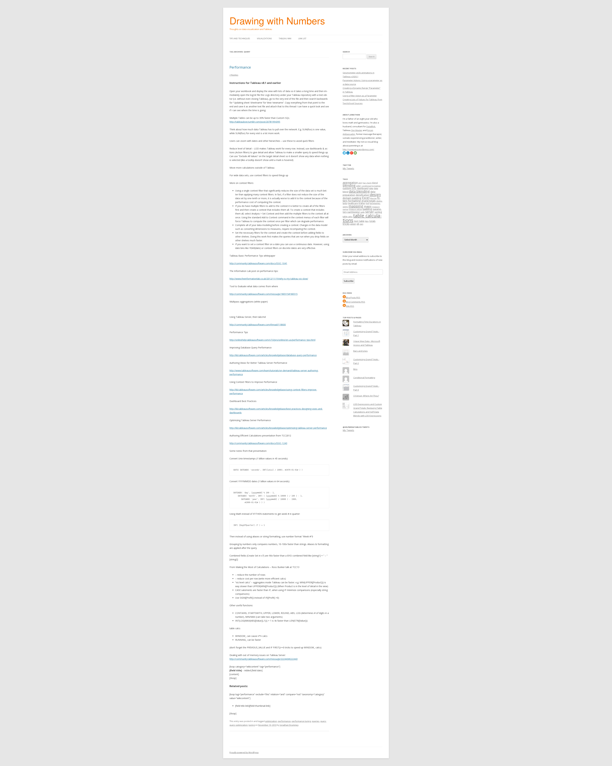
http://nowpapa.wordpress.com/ (358, 149)
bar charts (367, 183)
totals (372, 221)
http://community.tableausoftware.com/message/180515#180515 (263, 293)
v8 (358, 223)
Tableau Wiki (285, 38)
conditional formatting (370, 186)
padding (367, 209)
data (371, 188)
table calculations (362, 217)
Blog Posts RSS (353, 297)
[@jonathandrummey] (344, 153)
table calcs (348, 216)
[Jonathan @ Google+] (351, 153)
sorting (378, 212)
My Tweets (348, 168)
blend (375, 182)
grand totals (368, 201)
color (358, 185)
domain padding (352, 198)
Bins (355, 369)
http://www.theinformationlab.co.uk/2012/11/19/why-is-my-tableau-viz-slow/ (268, 278)
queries (315, 721)
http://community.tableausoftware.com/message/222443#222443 (263, 658)
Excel (365, 198)
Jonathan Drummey (289, 725)
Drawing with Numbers (277, 20)
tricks (346, 224)
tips (367, 221)
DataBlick (370, 126)
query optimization (238, 725)
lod (367, 203)
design (375, 194)
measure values (355, 209)
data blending (359, 191)
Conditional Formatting (364, 377)
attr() (360, 183)
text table (359, 221)
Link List (302, 38)
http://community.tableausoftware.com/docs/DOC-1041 (258, 263)
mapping (356, 206)
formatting (354, 201)
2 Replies (233, 75)
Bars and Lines (360, 351)
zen (361, 224)
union (353, 223)
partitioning (353, 212)
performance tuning (301, 721)
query (323, 721)
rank (362, 212)
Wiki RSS (350, 306)
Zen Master (356, 130)
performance (284, 721)
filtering (373, 198)
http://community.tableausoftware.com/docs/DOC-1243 (258, 443)
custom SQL (349, 188)
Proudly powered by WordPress (244, 752)
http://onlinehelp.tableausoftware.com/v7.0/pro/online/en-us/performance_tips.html (272, 339)
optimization (271, 721)
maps (368, 206)
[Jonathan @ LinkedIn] (348, 153)
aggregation (350, 182)
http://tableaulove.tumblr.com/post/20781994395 (254, 121)
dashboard (362, 188)
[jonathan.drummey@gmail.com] (355, 153)
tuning (252, 725)
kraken (362, 203)
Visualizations (264, 38)
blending (349, 185)
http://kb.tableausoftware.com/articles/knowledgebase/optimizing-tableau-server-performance (278, 427)
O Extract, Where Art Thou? (366, 395)
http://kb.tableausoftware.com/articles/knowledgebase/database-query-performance (273, 355)
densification (362, 194)
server (369, 212)
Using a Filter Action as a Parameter (360, 95)
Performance (240, 67)
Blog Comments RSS (355, 301)
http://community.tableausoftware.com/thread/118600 (257, 324)
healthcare (353, 203)
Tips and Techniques (239, 38)
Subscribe (348, 281)
